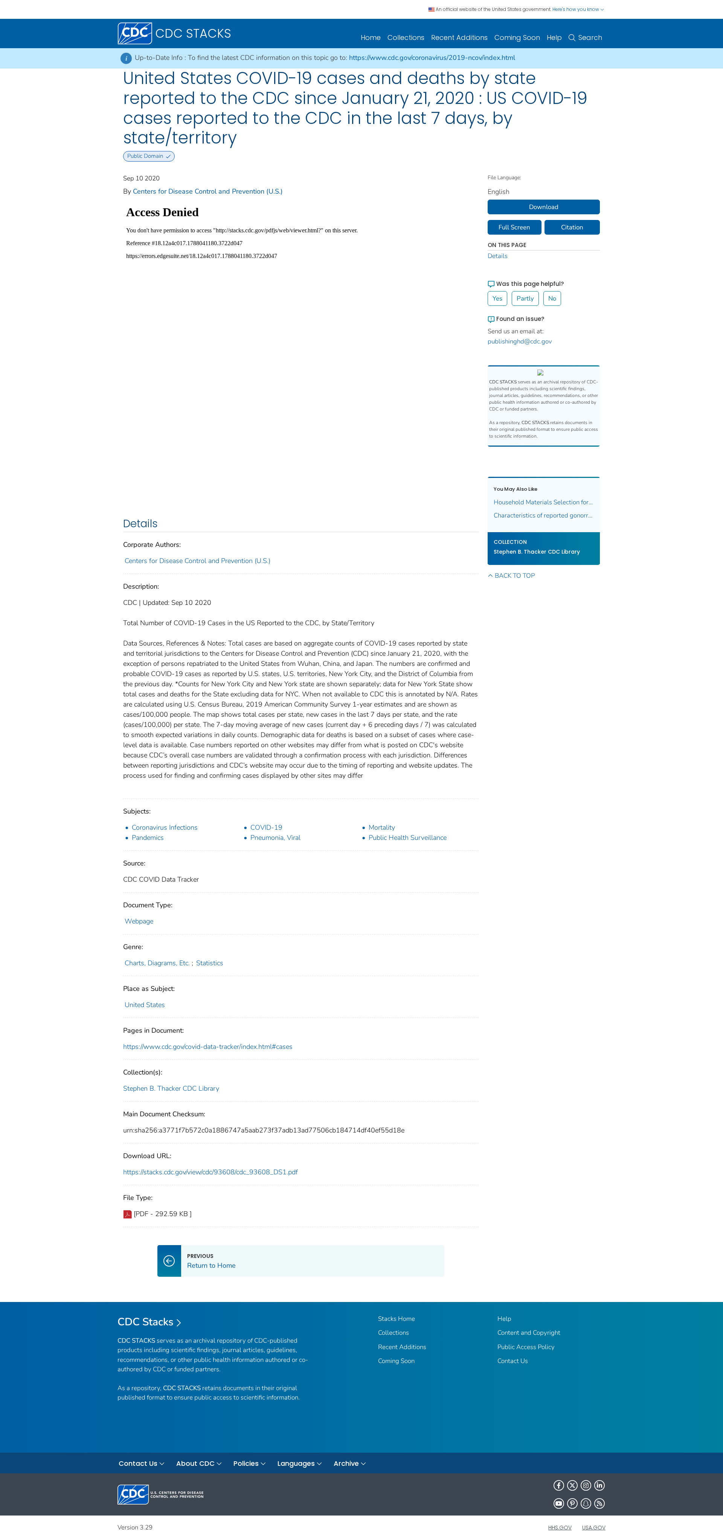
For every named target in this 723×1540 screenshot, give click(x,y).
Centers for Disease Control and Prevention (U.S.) (208, 191)
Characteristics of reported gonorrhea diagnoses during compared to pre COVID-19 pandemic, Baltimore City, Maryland (544, 515)
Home (371, 37)
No (552, 298)
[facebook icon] (559, 1485)
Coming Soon (517, 37)
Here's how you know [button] (576, 9)
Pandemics (148, 837)
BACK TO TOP (515, 575)
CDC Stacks (145, 1322)
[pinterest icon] (572, 1503)
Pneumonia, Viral (275, 837)
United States (145, 1004)
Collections (405, 37)
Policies (246, 1463)
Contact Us (512, 1361)
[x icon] (572, 1485)
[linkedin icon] (599, 1485)
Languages (296, 1463)
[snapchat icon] (586, 1503)
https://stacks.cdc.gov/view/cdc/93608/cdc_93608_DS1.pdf (210, 1172)
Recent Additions (459, 37)
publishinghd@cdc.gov (520, 341)
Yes (497, 298)
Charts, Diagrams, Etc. (157, 963)
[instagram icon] (586, 1485)
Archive (346, 1463)
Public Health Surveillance (408, 837)
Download (543, 207)
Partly (525, 298)
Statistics (209, 963)
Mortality (382, 827)
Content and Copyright (528, 1332)
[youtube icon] (559, 1503)
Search (590, 37)
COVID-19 (266, 827)
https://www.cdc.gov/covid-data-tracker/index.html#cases (208, 1046)
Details (498, 256)
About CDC (195, 1463)
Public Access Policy (526, 1347)
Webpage (139, 921)
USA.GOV (594, 1527)
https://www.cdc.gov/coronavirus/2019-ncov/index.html (432, 57)
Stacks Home (396, 1318)
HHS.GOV (560, 1527)
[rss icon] (599, 1503)
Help (554, 37)
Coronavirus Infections (165, 827)
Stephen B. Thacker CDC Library (171, 1088)
